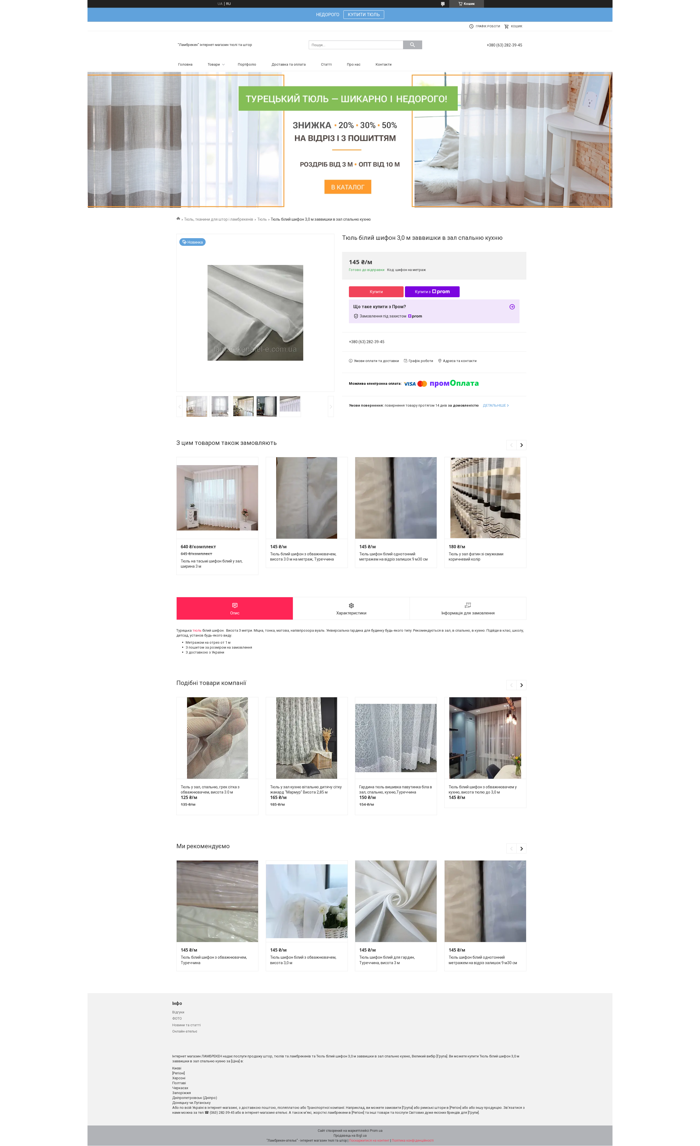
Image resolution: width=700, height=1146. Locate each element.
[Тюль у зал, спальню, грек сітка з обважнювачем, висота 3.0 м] (217, 738)
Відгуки (178, 1012)
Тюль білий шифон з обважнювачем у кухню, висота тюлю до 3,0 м (483, 790)
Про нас (353, 64)
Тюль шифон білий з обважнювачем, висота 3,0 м (303, 960)
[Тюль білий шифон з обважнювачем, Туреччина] (217, 901)
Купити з (423, 292)
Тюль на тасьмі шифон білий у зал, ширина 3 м (212, 564)
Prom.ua (376, 1131)
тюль (197, 630)
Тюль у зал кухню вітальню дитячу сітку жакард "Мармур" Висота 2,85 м (306, 790)
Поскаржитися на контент (369, 1140)
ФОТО (177, 1018)
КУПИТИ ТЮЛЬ (364, 14)
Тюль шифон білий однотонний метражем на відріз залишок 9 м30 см (393, 557)
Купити (376, 292)
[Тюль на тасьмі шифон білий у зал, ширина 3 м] (217, 498)
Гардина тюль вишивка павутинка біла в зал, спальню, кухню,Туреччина (395, 790)
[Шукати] (412, 44)
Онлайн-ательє (184, 1031)
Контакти (384, 64)
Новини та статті (186, 1025)
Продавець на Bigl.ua (350, 1136)
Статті (326, 64)
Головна (185, 64)
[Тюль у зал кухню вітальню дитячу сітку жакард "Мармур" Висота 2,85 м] (307, 738)
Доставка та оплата (289, 64)
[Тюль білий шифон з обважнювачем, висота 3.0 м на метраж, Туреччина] (307, 498)
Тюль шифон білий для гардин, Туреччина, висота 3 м (387, 960)
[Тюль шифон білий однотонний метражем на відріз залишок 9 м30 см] (396, 498)
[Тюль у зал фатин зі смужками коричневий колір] (485, 498)
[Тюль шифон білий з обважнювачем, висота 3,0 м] (307, 901)
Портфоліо (247, 64)
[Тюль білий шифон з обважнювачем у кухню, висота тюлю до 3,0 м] (485, 738)
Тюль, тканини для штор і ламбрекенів (218, 219)
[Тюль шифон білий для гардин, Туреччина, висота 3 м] (396, 901)
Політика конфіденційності (413, 1140)
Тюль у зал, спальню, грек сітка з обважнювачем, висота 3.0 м (210, 790)
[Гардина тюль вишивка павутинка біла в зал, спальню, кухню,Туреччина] (396, 738)
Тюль (262, 219)
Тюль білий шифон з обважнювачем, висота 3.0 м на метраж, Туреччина (303, 557)
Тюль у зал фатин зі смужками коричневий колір (476, 557)
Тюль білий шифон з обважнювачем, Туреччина (214, 960)
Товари (214, 64)
